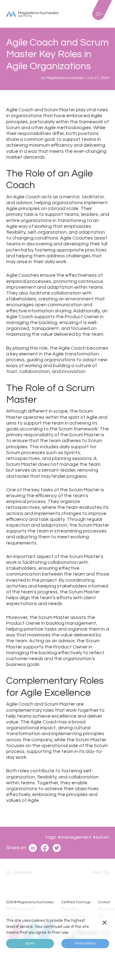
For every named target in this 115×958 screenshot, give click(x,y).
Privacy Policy (85, 943)
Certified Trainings (75, 902)
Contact (104, 902)
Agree (30, 943)
